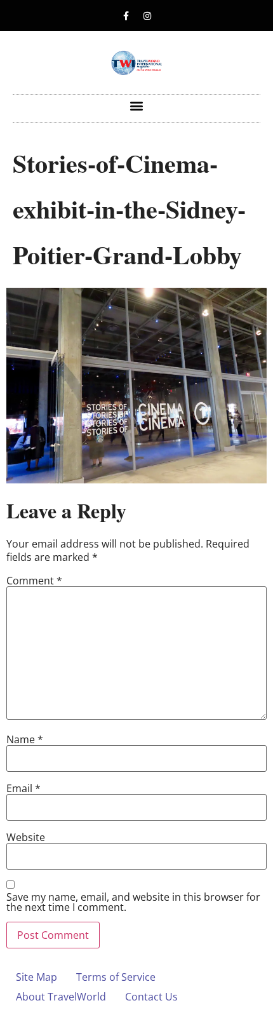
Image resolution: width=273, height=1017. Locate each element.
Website (25, 837)
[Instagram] (147, 16)
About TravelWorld (61, 997)
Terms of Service (116, 977)
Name (24, 739)
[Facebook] (126, 16)
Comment (34, 581)
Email (23, 788)
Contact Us (151, 997)
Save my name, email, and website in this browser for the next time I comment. (133, 902)
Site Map (36, 977)
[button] (136, 105)
